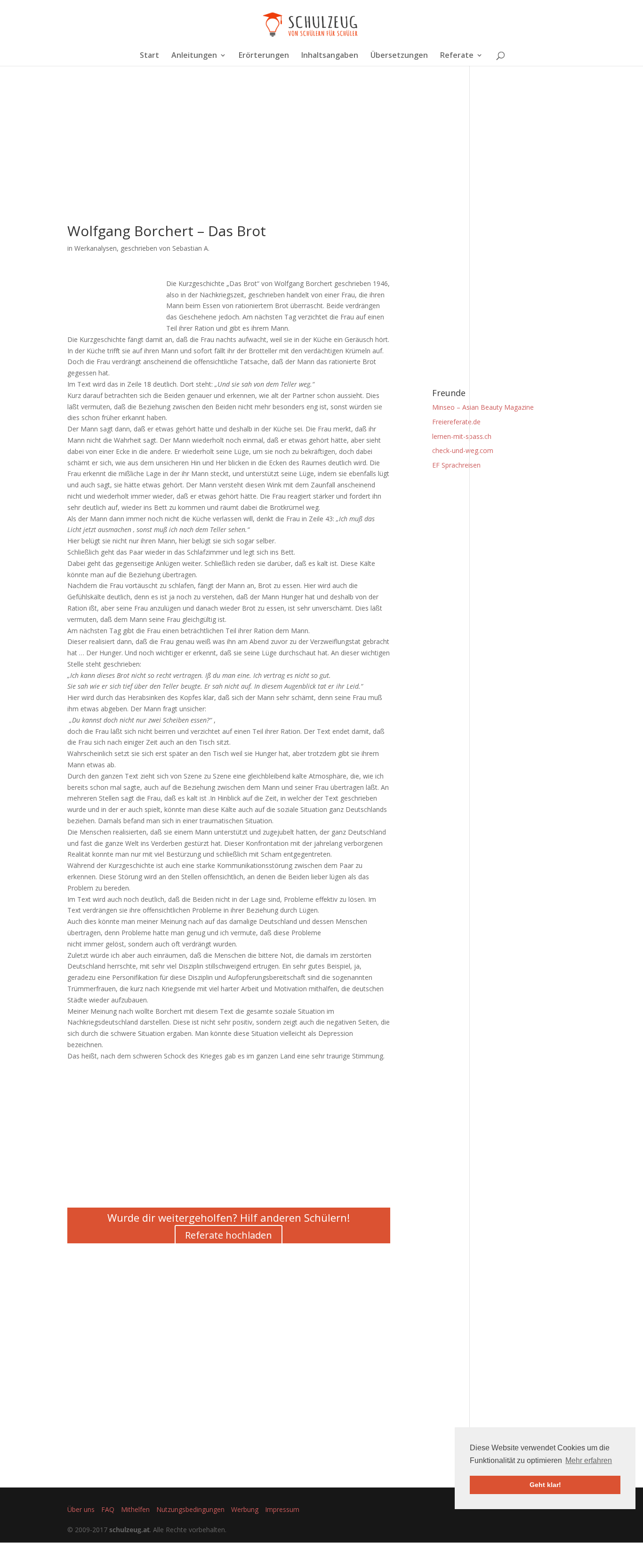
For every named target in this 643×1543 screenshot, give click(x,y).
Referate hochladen (228, 1235)
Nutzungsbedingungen (190, 1509)
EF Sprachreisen (456, 465)
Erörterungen (264, 56)
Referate (457, 56)
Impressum (282, 1509)
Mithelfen (135, 1509)
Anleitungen (194, 56)
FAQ (107, 1509)
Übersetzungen (399, 56)
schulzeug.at (129, 1529)
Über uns (81, 1509)
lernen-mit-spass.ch (461, 436)
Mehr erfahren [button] (588, 1460)
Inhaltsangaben (329, 56)
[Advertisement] (228, 158)
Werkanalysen (95, 248)
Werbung (244, 1509)
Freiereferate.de (456, 421)
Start (149, 56)
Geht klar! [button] (545, 1484)
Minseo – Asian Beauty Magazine (483, 407)
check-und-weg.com (462, 450)
